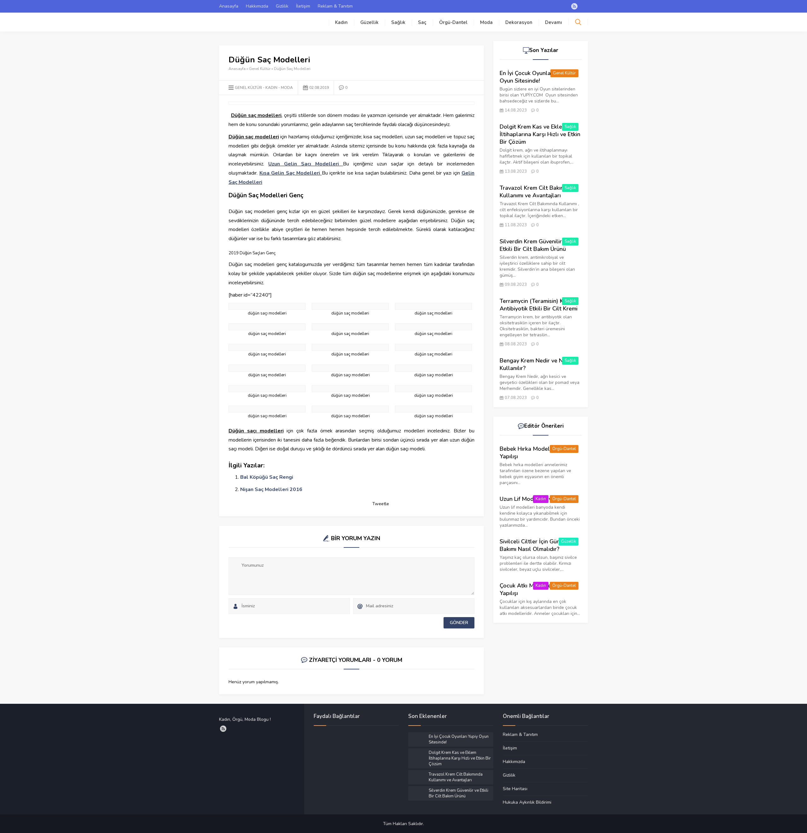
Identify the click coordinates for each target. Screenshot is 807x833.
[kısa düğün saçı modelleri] (433, 368)
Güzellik (369, 22)
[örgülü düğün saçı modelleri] (267, 388)
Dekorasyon (518, 22)
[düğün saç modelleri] (433, 306)
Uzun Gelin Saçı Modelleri (303, 163)
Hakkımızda (257, 6)
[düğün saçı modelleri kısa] (350, 326)
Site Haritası (515, 788)
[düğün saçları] (433, 347)
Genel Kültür (259, 68)
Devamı (553, 22)
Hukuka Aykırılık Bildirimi (527, 802)
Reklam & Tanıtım (335, 6)
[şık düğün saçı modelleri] (350, 388)
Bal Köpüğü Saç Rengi (266, 477)
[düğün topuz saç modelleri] (267, 368)
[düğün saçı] (350, 347)
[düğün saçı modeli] (267, 326)
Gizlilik (282, 6)
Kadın (341, 22)
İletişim (303, 6)
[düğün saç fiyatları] (350, 306)
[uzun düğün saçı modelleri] (267, 409)
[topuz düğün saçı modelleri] (433, 388)
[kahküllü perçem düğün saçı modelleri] (350, 368)
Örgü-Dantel (453, 22)
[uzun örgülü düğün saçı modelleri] (350, 409)
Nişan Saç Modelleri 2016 (271, 489)
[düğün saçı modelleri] (267, 347)
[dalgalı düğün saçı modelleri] (267, 306)
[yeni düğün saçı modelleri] (433, 409)
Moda (486, 22)
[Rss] (574, 6)
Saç (422, 22)
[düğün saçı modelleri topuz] (433, 326)
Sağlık (398, 22)
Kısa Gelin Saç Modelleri (289, 173)
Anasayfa (228, 6)
